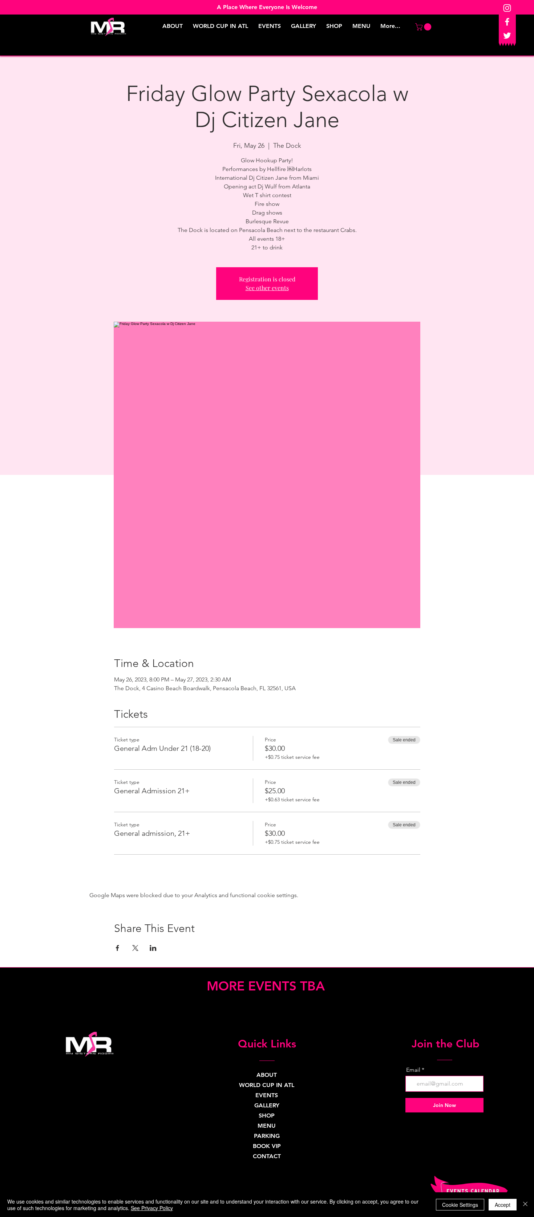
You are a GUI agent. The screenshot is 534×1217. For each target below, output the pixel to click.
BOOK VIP (267, 1146)
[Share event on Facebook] (117, 948)
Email (413, 1070)
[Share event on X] (135, 948)
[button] (424, 26)
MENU (267, 1125)
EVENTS (266, 1095)
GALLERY (266, 1105)
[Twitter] (507, 35)
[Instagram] (507, 8)
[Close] (525, 1204)
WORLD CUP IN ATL (266, 1085)
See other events (267, 288)
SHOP (267, 1115)
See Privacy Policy (152, 1208)
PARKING (267, 1135)
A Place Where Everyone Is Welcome (267, 7)
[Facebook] (507, 22)
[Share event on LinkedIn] (153, 948)
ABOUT (266, 1074)
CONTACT (267, 1156)
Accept (502, 1204)
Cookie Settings (460, 1204)
